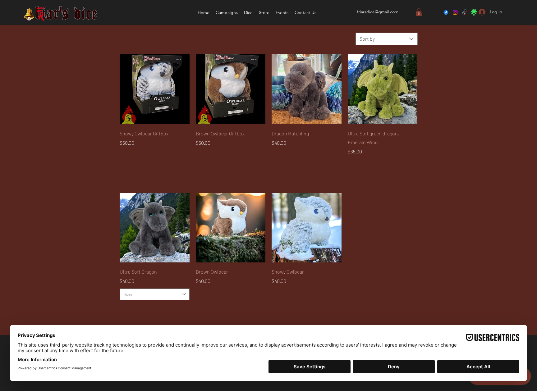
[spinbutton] (230, 164)
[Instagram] (455, 12)
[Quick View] (155, 89)
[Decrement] (200, 164)
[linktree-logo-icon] (474, 12)
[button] (248, 12)
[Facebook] (446, 12)
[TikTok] (464, 12)
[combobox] (387, 39)
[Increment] (260, 164)
